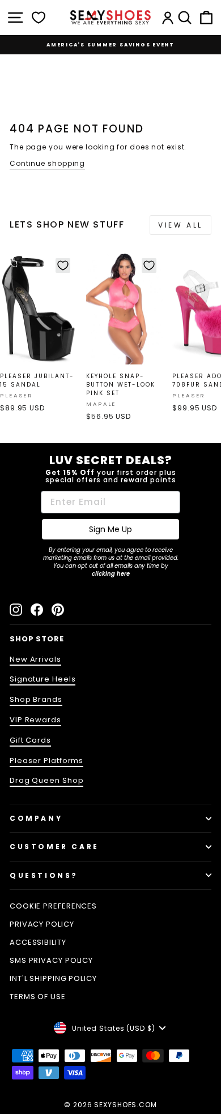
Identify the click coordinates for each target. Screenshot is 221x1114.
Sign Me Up (110, 529)
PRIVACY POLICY (42, 924)
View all (180, 225)
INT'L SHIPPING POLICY (53, 978)
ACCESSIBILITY (38, 942)
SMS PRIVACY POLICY (51, 960)
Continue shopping (47, 163)
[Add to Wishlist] (62, 265)
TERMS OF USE (38, 996)
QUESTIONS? (44, 875)
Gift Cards (30, 740)
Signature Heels (42, 679)
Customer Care (54, 846)
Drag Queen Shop (46, 780)
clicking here (111, 573)
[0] (38, 17)
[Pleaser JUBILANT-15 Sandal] (38, 309)
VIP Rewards (35, 719)
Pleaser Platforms (46, 760)
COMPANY (36, 818)
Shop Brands (36, 699)
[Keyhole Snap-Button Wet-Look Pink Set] (124, 309)
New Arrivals (35, 659)
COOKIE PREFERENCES (53, 906)
